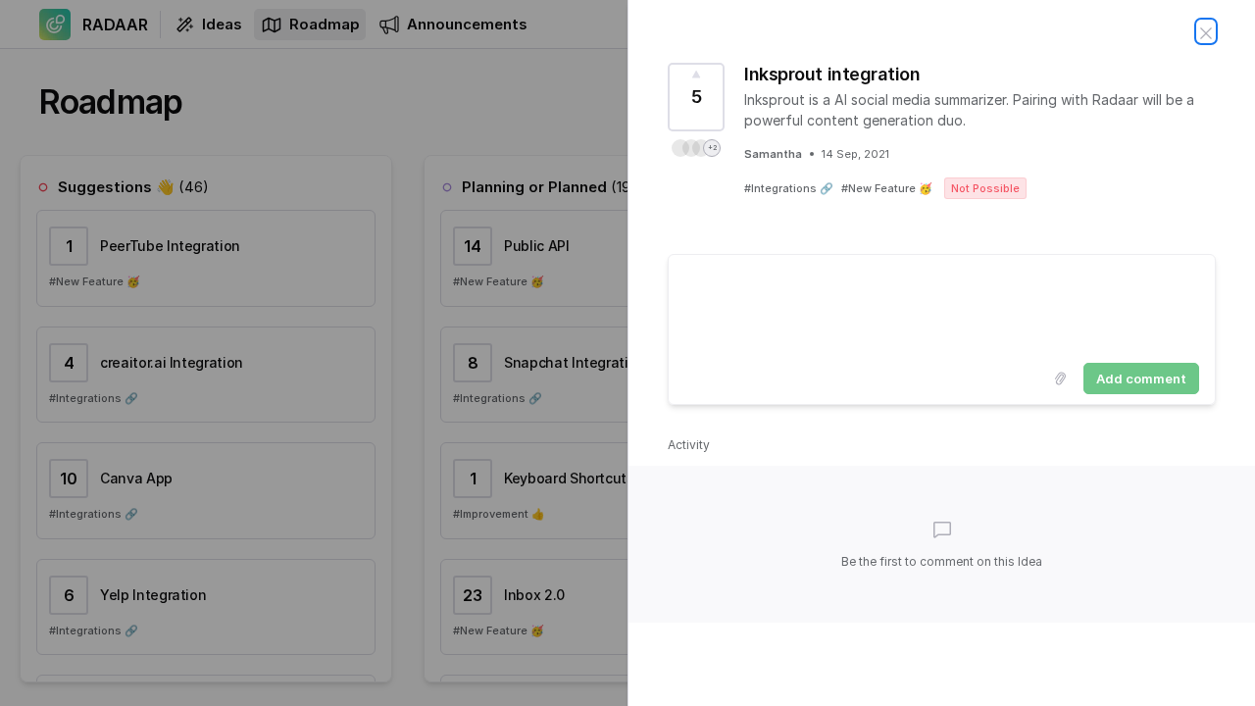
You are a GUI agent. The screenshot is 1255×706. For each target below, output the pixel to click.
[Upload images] (1060, 378)
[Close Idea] (1206, 31)
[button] (696, 148)
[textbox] (941, 305)
